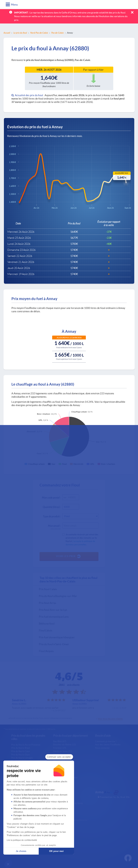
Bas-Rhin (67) (59, 741)
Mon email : (54, 526)
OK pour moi (56, 851)
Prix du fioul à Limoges (22, 757)
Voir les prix (66, 556)
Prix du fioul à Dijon (20, 754)
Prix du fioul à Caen (20, 751)
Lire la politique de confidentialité (22, 840)
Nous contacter (102, 748)
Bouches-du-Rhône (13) (64, 744)
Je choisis (21, 851)
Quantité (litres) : (52, 506)
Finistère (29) (59, 748)
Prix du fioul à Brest (20, 748)
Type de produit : (52, 516)
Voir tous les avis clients (110, 718)
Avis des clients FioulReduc (108, 744)
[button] (8, 864)
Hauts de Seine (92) (62, 751)
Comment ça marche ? (105, 741)
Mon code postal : (51, 497)
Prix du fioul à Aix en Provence (25, 744)
